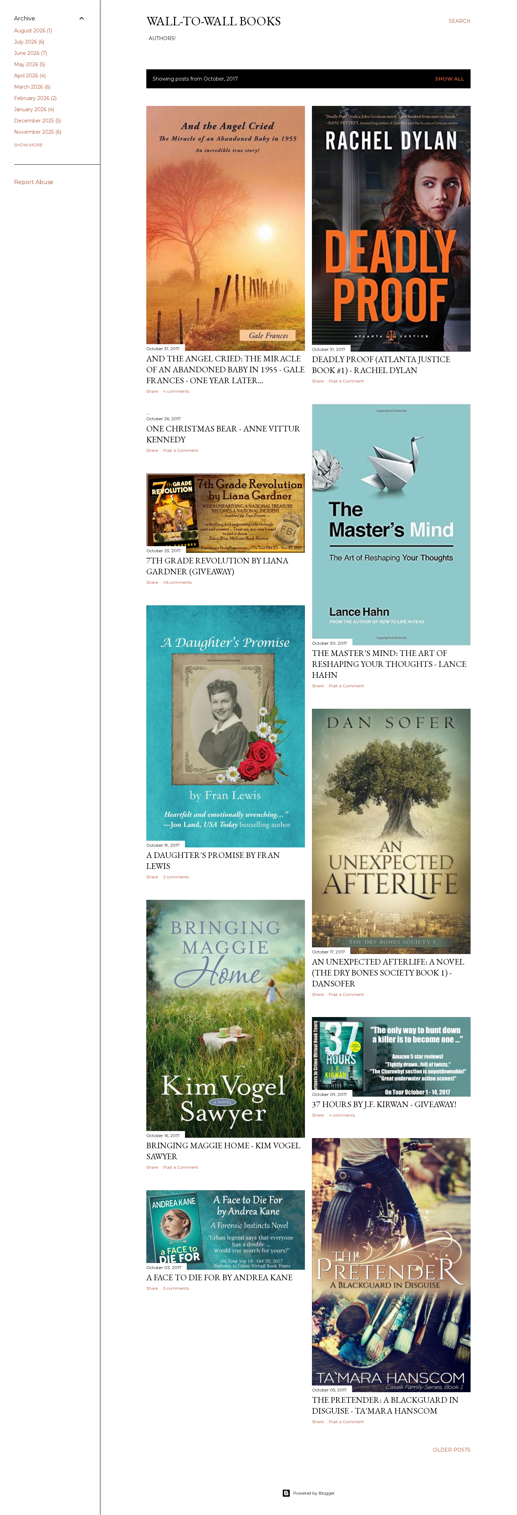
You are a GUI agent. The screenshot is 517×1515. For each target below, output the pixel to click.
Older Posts (452, 1450)
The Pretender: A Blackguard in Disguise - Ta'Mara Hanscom (385, 1405)
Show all (449, 79)
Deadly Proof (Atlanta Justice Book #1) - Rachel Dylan (381, 364)
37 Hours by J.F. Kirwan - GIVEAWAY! (384, 1104)
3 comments (176, 1288)
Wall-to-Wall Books (213, 21)
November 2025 (37, 132)
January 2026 (33, 109)
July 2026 (28, 42)
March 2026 (31, 87)
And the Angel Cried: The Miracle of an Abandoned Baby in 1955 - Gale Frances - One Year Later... (225, 369)
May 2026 (29, 64)
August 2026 (32, 30)
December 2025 (36, 121)
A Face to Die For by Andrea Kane (219, 1277)
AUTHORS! (162, 38)
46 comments (177, 582)
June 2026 (30, 53)
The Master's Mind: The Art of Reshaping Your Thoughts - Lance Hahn (389, 664)
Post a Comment (346, 381)
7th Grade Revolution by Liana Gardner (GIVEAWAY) (217, 566)
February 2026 (34, 98)
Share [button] (152, 391)
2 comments (176, 876)
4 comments (176, 391)
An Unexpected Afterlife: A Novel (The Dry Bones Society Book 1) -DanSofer (388, 972)
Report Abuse (33, 182)
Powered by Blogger (314, 1493)
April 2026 (29, 75)
